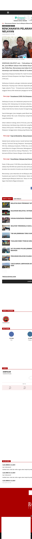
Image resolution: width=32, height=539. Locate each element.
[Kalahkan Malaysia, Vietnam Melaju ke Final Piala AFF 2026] (6, 212)
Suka (11, 332)
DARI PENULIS (17, 198)
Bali (3, 23)
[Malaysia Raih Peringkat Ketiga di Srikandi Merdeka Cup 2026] (6, 205)
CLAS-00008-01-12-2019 (8, 464)
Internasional (6, 207)
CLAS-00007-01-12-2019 (8, 472)
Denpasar (8, 25)
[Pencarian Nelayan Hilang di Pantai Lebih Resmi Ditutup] (6, 258)
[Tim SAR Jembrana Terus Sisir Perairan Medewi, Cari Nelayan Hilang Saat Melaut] (6, 235)
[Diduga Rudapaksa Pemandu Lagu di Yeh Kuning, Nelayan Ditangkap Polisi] (6, 220)
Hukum (12, 25)
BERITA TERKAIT (7, 198)
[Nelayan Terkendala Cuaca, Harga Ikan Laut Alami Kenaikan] (6, 227)
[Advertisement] (16, 528)
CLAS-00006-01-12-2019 (8, 479)
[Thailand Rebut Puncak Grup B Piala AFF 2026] (6, 243)
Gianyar (4, 259)
